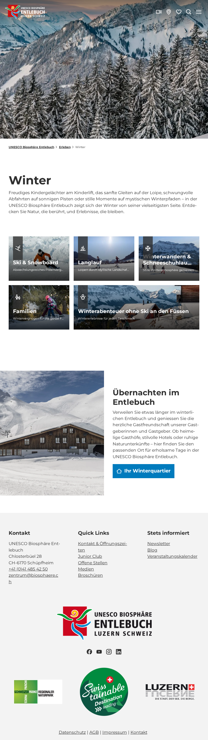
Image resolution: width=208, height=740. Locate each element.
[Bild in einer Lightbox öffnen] (104, 624)
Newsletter (158, 543)
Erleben (65, 147)
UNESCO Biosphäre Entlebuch (31, 147)
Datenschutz (72, 732)
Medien (86, 569)
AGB (94, 732)
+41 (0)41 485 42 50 (28, 569)
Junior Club (90, 556)
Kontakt (139, 732)
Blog (152, 550)
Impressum (114, 732)
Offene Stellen (93, 562)
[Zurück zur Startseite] (25, 11)
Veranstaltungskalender (172, 556)
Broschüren (90, 575)
